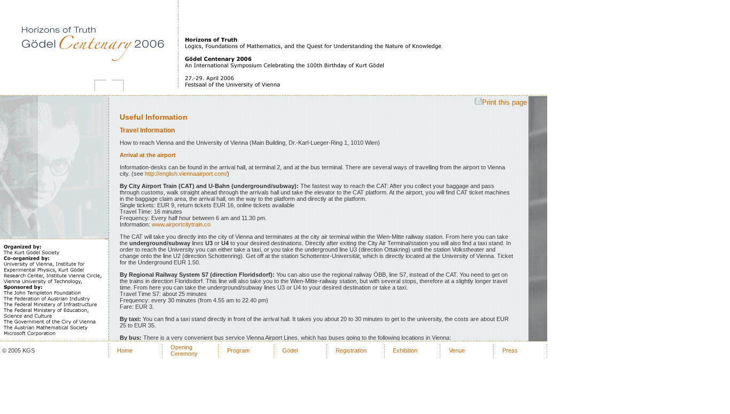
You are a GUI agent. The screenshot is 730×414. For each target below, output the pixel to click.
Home (125, 350)
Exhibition (405, 350)
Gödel (290, 350)
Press (510, 350)
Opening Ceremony (184, 350)
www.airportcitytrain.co (181, 224)
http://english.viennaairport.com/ (186, 173)
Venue (457, 350)
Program (238, 350)
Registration (351, 350)
